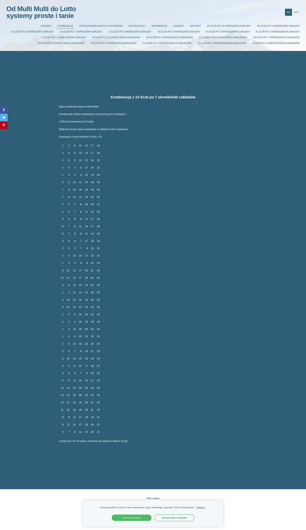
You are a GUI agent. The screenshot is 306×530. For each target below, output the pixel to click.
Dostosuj (200, 507)
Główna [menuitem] (46, 26)
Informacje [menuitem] (159, 26)
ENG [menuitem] (296, 12)
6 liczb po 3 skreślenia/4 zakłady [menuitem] (278, 31)
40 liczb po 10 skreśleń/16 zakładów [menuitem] (116, 37)
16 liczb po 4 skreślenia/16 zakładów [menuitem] (166, 43)
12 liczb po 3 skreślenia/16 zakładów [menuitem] (221, 43)
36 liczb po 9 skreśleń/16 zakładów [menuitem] (169, 37)
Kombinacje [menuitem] (65, 26)
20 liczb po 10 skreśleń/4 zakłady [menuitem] (229, 26)
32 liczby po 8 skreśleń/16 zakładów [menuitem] (223, 37)
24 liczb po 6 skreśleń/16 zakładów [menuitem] (61, 43)
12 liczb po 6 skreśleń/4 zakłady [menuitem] (130, 31)
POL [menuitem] (288, 12)
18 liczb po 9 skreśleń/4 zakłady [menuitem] (278, 26)
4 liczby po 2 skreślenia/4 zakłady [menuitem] (63, 37)
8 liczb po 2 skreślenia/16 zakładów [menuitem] (276, 43)
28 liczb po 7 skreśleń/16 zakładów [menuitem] (276, 37)
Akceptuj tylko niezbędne (174, 517)
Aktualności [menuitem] (136, 26)
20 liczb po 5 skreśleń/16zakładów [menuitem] (113, 43)
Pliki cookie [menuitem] (153, 498)
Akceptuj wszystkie (131, 517)
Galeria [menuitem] (178, 26)
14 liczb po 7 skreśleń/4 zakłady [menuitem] (81, 31)
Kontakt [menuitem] (195, 26)
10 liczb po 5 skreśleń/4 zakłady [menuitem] (178, 31)
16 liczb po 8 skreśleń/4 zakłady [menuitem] (32, 31)
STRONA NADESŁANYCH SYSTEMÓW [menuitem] (100, 26)
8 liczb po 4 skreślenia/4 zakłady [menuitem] (228, 31)
